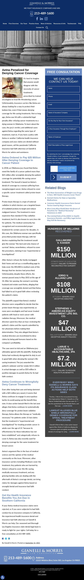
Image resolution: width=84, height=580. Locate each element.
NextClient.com (56, 570)
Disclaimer (42, 575)
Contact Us (40, 27)
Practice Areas (34, 23)
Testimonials (71, 23)
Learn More (67, 406)
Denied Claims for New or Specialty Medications (61, 199)
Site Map (42, 572)
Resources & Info (59, 23)
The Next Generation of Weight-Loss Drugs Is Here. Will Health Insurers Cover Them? (64, 194)
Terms (69, 169)
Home (5, 23)
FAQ (79, 23)
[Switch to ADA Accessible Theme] (3, 577)
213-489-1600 (44, 13)
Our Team (23, 23)
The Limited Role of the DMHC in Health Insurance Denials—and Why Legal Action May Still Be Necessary (64, 218)
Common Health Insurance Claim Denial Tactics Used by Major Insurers (63, 204)
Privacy (65, 169)
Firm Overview (14, 23)
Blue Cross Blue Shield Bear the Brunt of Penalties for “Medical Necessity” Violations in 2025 (63, 210)
